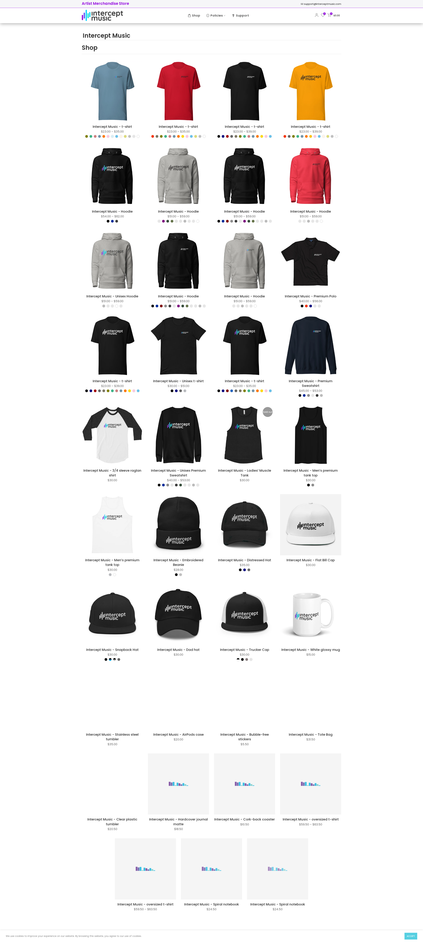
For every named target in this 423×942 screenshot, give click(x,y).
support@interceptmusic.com (322, 4)
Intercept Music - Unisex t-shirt (178, 381)
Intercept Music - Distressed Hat (244, 560)
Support (242, 15)
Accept (411, 936)
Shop (196, 15)
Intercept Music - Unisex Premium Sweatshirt (178, 473)
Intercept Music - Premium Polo (310, 296)
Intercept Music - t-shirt (112, 126)
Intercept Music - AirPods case (178, 734)
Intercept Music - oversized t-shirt (311, 819)
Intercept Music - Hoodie (112, 211)
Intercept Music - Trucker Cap (244, 649)
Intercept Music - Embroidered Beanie (178, 562)
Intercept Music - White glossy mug (310, 649)
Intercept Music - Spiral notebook (211, 904)
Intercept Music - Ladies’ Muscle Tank (244, 473)
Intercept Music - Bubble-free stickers (244, 737)
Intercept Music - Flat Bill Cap (311, 560)
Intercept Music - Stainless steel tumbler (112, 737)
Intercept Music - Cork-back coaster (244, 819)
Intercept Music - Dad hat (178, 649)
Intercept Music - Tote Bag (311, 734)
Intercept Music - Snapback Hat (112, 649)
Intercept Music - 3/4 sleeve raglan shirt (112, 473)
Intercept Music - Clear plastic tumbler (112, 821)
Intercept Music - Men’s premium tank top (311, 473)
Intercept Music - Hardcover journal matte (178, 821)
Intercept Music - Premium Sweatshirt (310, 383)
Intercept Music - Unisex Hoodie (112, 296)
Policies (217, 15)
